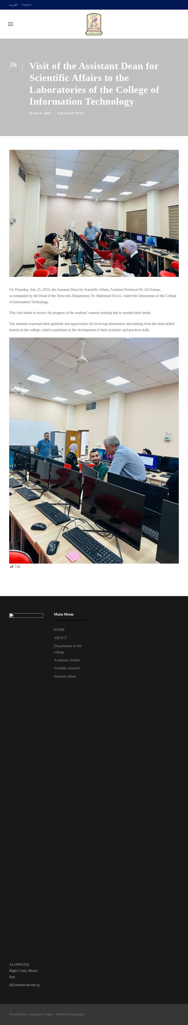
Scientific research (67, 668)
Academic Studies (67, 660)
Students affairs (65, 676)
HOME (59, 630)
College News (70, 113)
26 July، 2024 (40, 113)
